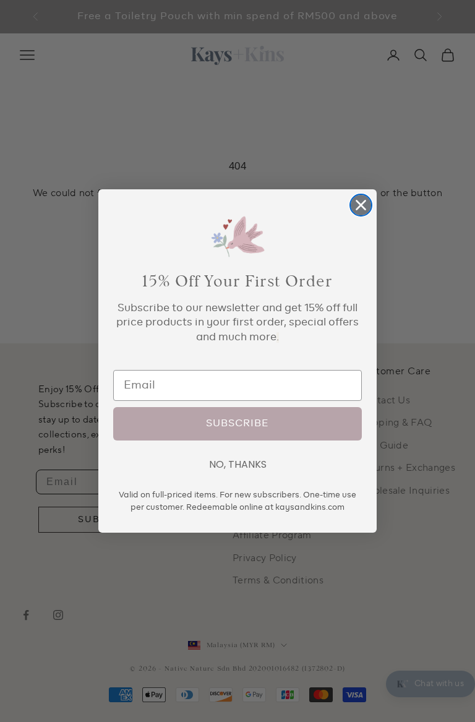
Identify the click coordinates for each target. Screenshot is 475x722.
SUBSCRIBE (237, 424)
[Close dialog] (361, 205)
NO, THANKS (238, 464)
